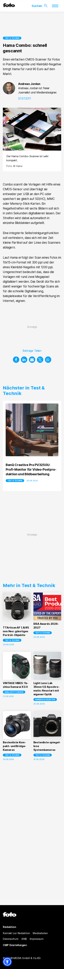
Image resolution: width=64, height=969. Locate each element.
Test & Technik (12, 38)
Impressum (37, 939)
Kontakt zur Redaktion (16, 933)
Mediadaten (40, 933)
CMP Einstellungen (15, 945)
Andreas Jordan (29, 84)
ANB (24, 939)
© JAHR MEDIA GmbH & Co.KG (22, 958)
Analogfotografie (14, 692)
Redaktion (9, 927)
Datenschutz (10, 939)
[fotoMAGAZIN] (9, 6)
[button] (16, 360)
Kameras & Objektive (45, 699)
